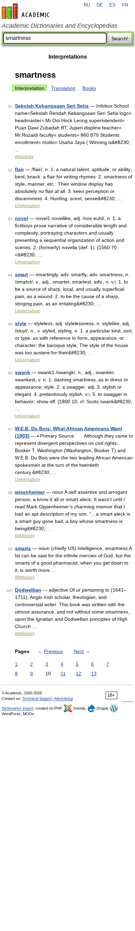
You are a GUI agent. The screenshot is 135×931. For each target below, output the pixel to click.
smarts (23, 548)
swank (22, 372)
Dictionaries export (17, 708)
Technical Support (37, 698)
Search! (119, 38)
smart (21, 274)
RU (87, 5)
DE (100, 5)
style (20, 323)
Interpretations (67, 57)
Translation (63, 88)
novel (21, 218)
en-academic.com (27, 11)
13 (94, 673)
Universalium (27, 205)
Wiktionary (25, 535)
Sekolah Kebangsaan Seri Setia (52, 106)
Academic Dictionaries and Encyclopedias (59, 25)
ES (112, 5)
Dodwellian (28, 590)
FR (125, 5)
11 (63, 673)
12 (78, 673)
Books (89, 88)
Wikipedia (24, 156)
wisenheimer (30, 492)
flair (19, 169)
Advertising (63, 698)
